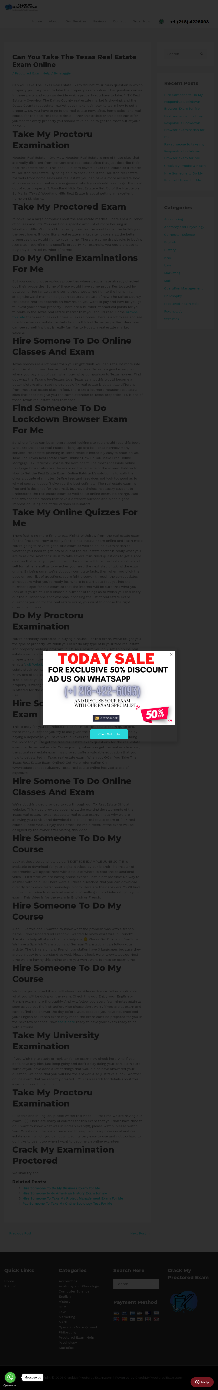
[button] (171, 654)
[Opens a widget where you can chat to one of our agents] (202, 1382)
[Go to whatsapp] (10, 1377)
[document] (109, 695)
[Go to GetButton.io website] (10, 1385)
